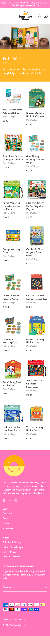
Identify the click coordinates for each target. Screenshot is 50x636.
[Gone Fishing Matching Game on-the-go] (36, 142)
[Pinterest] (15, 500)
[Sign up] (46, 587)
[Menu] (4, 16)
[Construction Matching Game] (13, 325)
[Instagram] (10, 500)
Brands (6, 518)
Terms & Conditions (12, 556)
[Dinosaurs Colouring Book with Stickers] (36, 98)
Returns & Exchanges (13, 547)
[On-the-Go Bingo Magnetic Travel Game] (36, 235)
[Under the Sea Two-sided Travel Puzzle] (13, 413)
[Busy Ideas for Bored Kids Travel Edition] (13, 96)
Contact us (8, 528)
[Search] (40, 16)
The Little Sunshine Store (20, 625)
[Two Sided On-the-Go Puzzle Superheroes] (36, 368)
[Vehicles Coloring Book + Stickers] (36, 413)
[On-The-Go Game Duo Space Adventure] (36, 282)
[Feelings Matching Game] (13, 235)
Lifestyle (7, 523)
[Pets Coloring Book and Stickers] (13, 368)
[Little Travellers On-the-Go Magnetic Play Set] (36, 189)
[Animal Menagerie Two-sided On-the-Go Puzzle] (13, 189)
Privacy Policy (9, 552)
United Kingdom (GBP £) (13, 619)
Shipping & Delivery (12, 542)
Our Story (7, 513)
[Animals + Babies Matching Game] (13, 282)
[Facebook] (4, 500)
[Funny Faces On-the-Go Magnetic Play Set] (13, 142)
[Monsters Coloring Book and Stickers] (36, 325)
